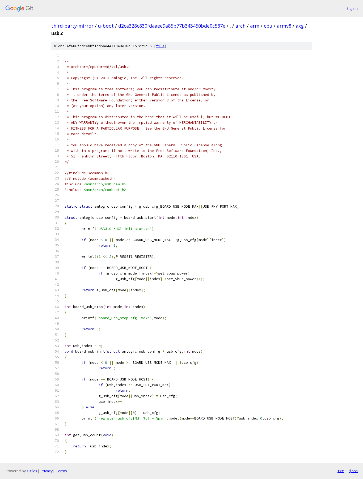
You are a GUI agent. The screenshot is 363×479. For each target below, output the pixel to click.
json (353, 470)
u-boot (106, 26)
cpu (268, 26)
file (160, 46)
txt (340, 470)
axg (300, 26)
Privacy (46, 470)
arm (254, 26)
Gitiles (32, 470)
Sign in (352, 8)
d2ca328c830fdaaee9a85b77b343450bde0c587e (171, 26)
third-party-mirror (72, 26)
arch (240, 26)
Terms (61, 470)
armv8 (284, 26)
